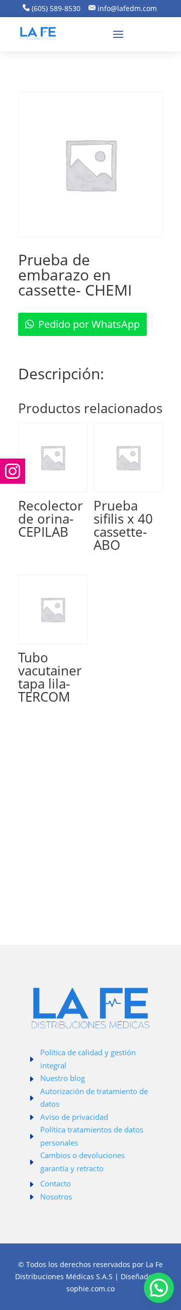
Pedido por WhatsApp (89, 324)
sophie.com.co (90, 1288)
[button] (159, 1288)
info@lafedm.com (127, 8)
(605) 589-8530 (55, 8)
